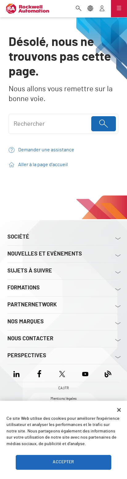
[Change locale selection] (90, 9)
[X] (62, 373)
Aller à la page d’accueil (43, 164)
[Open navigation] (119, 8)
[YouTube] (85, 373)
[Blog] (108, 373)
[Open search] (78, 9)
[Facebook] (39, 373)
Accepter (63, 462)
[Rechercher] (103, 123)
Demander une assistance (46, 149)
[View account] (102, 9)
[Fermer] (119, 410)
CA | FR (63, 388)
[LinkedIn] (17, 373)
